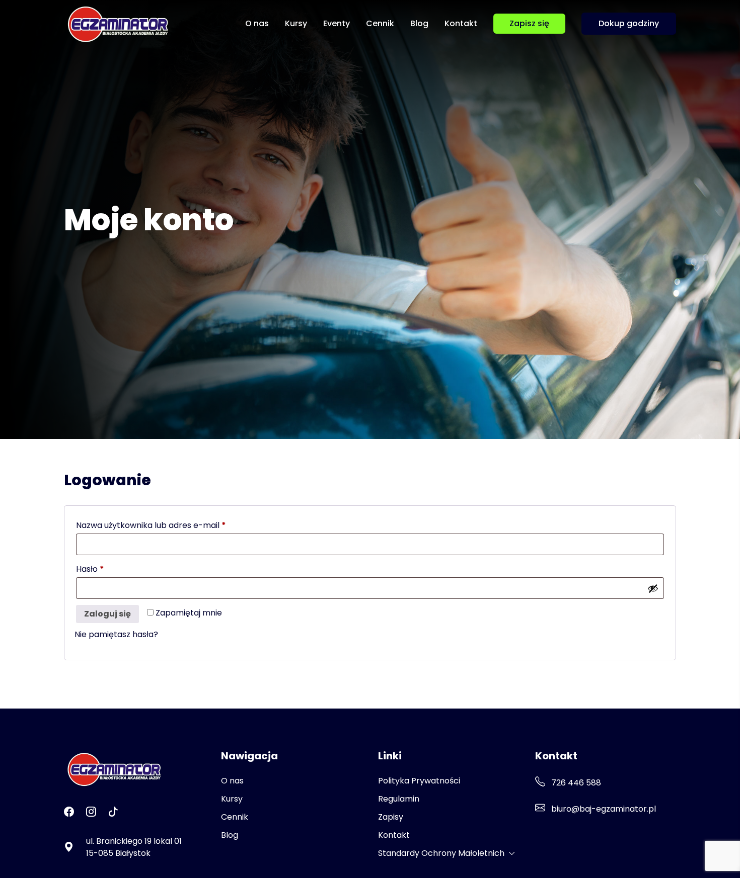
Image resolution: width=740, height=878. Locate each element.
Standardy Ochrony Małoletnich (441, 853)
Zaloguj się (107, 614)
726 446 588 (575, 782)
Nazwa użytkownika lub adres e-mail (173, 525)
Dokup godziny (629, 23)
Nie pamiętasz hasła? (116, 634)
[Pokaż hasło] (652, 588)
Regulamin (398, 799)
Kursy (296, 23)
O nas (257, 23)
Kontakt (461, 23)
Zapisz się (529, 23)
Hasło (113, 569)
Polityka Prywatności (419, 780)
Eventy (336, 23)
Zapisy (390, 817)
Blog (419, 23)
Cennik (380, 23)
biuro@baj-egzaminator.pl (602, 809)
